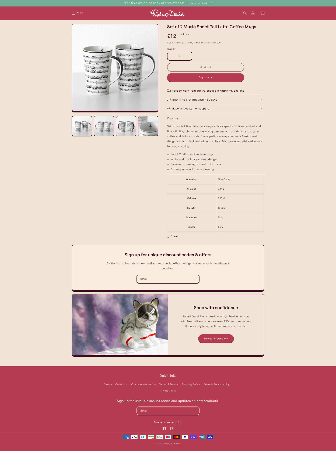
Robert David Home (172, 443)
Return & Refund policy (216, 384)
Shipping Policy (191, 384)
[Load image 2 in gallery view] (104, 126)
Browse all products (216, 338)
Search (108, 384)
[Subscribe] (195, 279)
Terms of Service (168, 384)
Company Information (143, 384)
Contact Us (121, 384)
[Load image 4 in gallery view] (148, 126)
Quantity (171, 48)
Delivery (189, 42)
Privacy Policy (168, 390)
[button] (80, 13)
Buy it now (205, 77)
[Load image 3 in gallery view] (126, 126)
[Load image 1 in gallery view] (82, 126)
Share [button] (174, 236)
